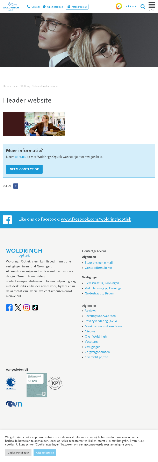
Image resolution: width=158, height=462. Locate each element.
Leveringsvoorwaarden (100, 316)
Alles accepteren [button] (45, 452)
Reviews (90, 311)
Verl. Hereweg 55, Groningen (104, 288)
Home (6, 86)
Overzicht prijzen (96, 357)
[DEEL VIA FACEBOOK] (15, 186)
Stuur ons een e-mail (99, 263)
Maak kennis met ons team (103, 326)
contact (20, 157)
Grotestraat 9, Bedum (100, 293)
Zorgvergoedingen (97, 352)
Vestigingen (92, 347)
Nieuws (90, 331)
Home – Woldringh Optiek (25, 86)
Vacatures (91, 342)
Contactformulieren (98, 268)
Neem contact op (24, 169)
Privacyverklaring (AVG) (101, 321)
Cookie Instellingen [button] (18, 452)
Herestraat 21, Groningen (102, 283)
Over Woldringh (96, 336)
